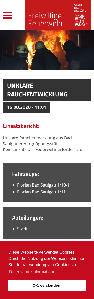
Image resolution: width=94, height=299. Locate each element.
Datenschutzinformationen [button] (33, 272)
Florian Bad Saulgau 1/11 (41, 192)
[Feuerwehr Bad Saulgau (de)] (58, 15)
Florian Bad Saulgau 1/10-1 (43, 185)
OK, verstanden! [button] (47, 285)
